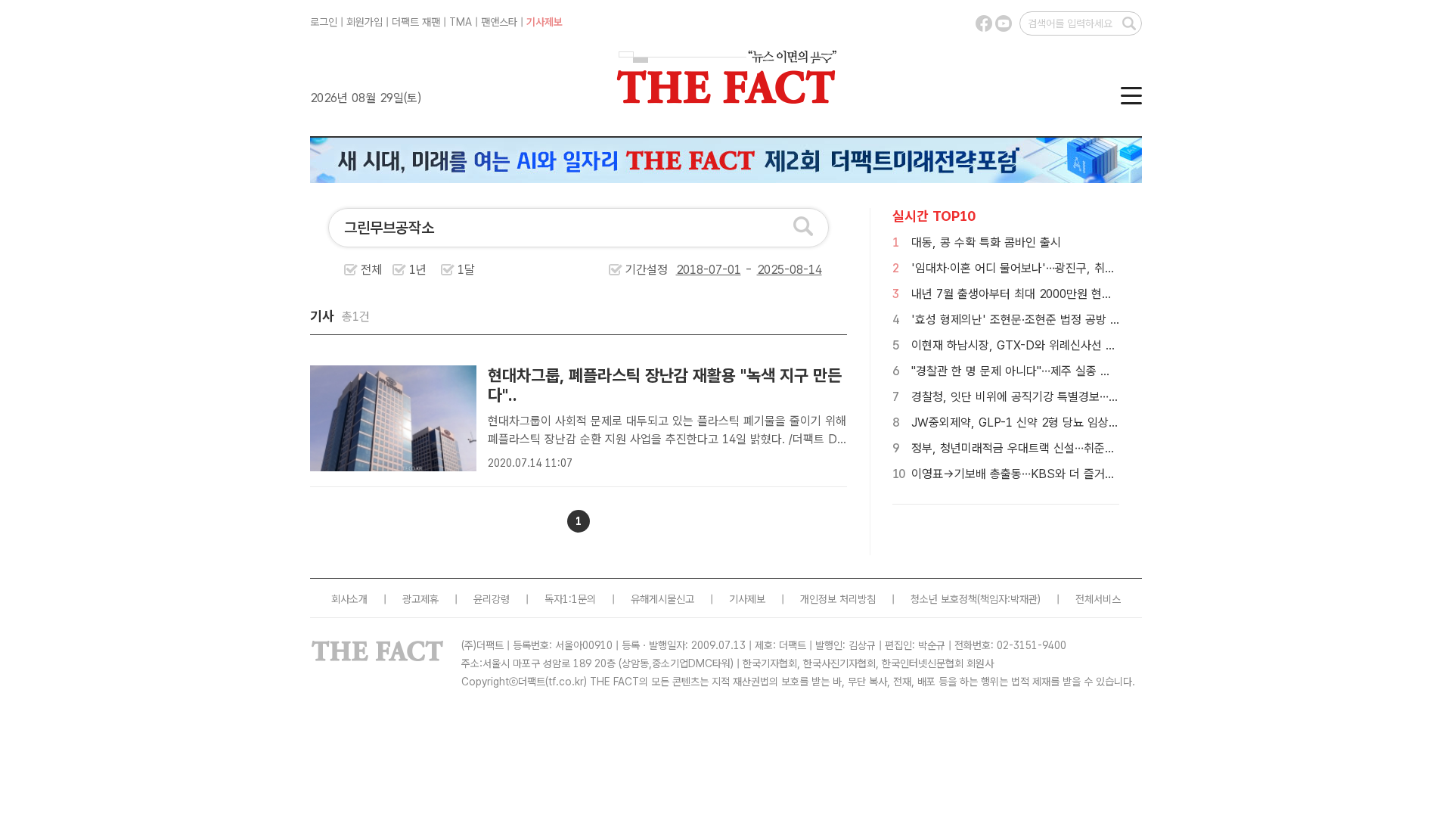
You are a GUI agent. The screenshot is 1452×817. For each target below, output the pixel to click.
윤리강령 (491, 599)
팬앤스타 (499, 22)
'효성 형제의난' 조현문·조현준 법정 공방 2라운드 (1030, 319)
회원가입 (364, 22)
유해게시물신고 (662, 599)
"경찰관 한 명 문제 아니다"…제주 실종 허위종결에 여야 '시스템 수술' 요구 (1091, 371)
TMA (460, 22)
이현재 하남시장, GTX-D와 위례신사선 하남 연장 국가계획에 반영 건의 (1084, 345)
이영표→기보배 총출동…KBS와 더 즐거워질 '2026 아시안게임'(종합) (1080, 474)
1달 (466, 269)
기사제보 (544, 22)
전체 (371, 269)
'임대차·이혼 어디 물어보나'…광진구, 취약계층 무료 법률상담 (1059, 268)
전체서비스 (1098, 599)
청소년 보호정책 (944, 599)
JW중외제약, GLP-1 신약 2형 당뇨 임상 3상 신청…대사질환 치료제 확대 (1089, 422)
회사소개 (349, 599)
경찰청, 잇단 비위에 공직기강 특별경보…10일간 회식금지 (1050, 397)
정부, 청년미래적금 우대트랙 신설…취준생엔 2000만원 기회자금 (1067, 448)
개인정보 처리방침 (838, 599)
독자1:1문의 (570, 599)
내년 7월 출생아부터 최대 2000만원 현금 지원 (1024, 294)
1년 (418, 269)
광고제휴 (420, 599)
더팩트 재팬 (416, 22)
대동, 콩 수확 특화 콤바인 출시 (986, 242)
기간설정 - (690, 269)
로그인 (323, 22)
